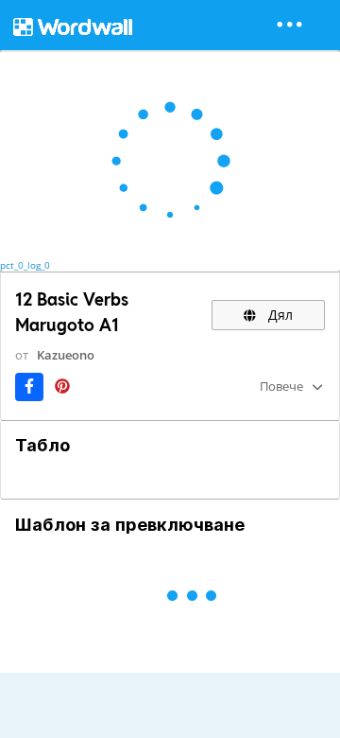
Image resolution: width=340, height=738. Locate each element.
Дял (278, 315)
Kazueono (65, 354)
